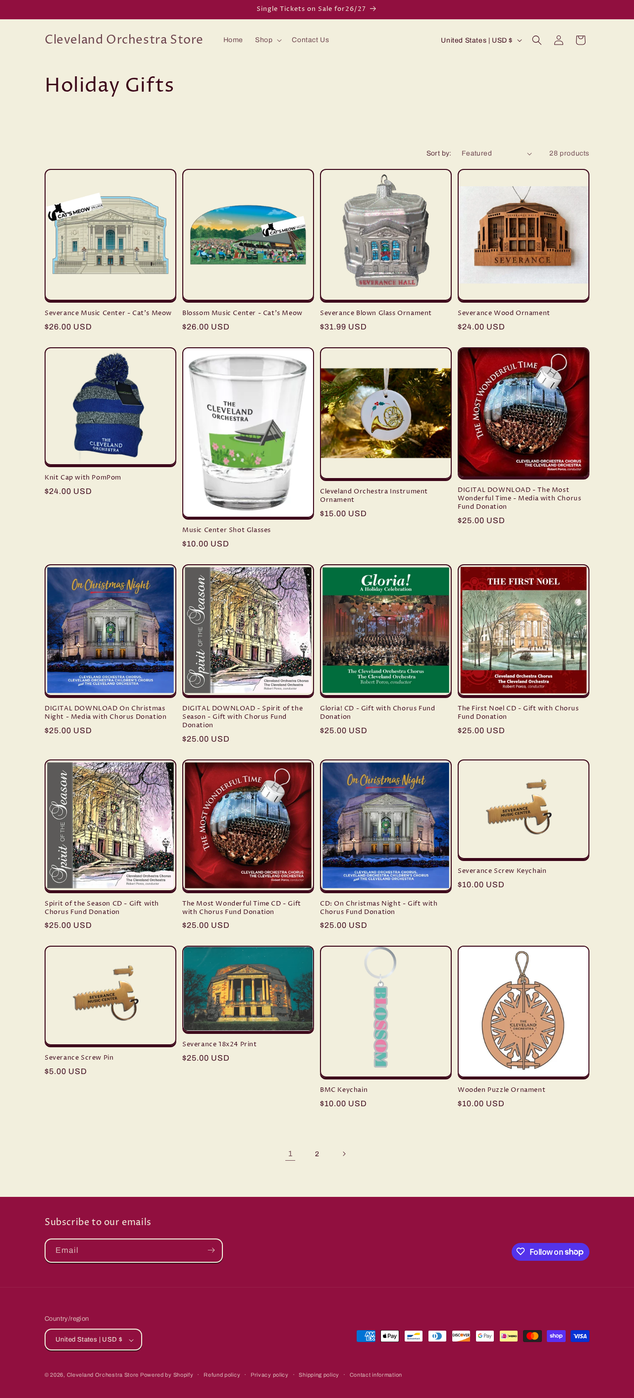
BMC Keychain (344, 1090)
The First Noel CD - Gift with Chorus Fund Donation (518, 712)
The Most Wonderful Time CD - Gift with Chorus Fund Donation (241, 908)
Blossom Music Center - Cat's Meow (242, 313)
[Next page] (344, 1154)
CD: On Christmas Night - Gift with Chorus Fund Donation (378, 908)
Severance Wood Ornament (504, 313)
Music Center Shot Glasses (226, 530)
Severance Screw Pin (79, 1058)
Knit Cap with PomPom (83, 478)
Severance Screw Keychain (502, 871)
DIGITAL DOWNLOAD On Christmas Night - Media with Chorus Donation (105, 712)
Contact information (376, 1375)
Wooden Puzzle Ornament (501, 1090)
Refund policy (222, 1375)
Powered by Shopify (167, 1375)
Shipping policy (319, 1375)
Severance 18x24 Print (219, 1044)
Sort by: (439, 153)
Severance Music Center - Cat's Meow (108, 313)
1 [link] (290, 1153)
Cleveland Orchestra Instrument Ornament (374, 495)
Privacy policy (270, 1375)
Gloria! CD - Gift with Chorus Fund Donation (377, 712)
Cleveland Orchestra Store (103, 1375)
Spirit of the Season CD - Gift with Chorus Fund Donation (102, 908)
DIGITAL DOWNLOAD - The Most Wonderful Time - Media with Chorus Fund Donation (519, 498)
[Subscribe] (211, 1250)
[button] (267, 40)
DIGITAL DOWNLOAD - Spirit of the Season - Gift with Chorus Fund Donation (242, 717)
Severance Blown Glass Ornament (376, 313)
